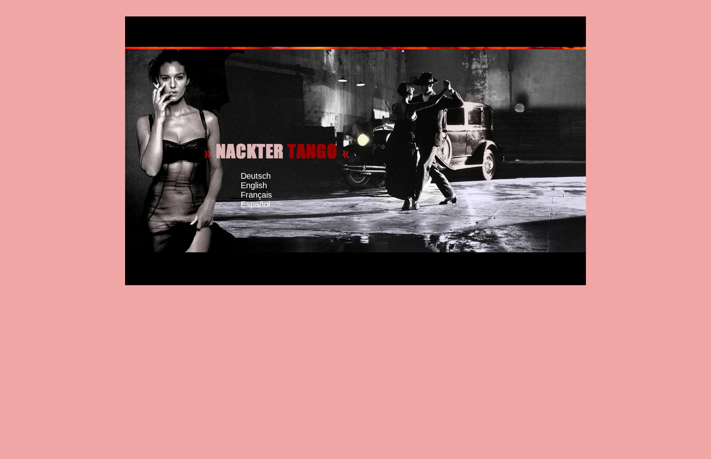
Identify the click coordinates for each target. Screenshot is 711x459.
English (263, 180)
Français (261, 190)
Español (263, 199)
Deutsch (256, 175)
